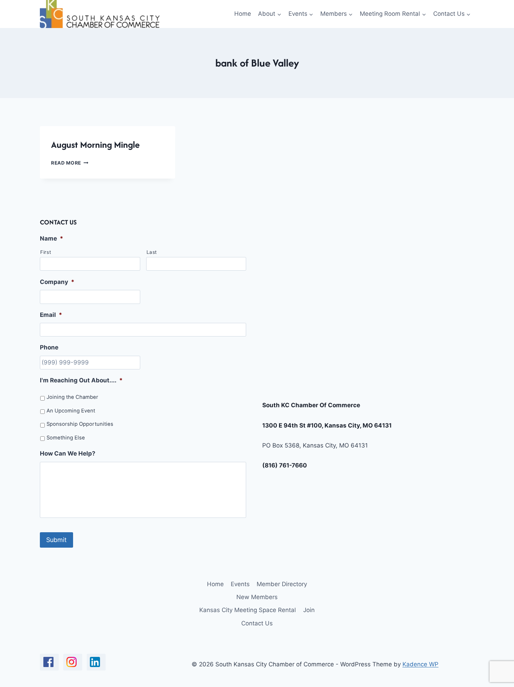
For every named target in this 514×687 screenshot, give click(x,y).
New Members (257, 597)
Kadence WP (420, 664)
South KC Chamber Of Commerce (311, 405)
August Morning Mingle (95, 144)
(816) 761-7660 (284, 465)
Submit (56, 539)
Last (152, 252)
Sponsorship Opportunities (80, 424)
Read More (69, 163)
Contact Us (257, 623)
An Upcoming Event (71, 411)
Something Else (66, 438)
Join (309, 609)
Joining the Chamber (72, 397)
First (45, 252)
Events (240, 584)
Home (242, 13)
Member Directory (282, 584)
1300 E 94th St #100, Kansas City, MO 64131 (327, 425)
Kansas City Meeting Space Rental (247, 609)
